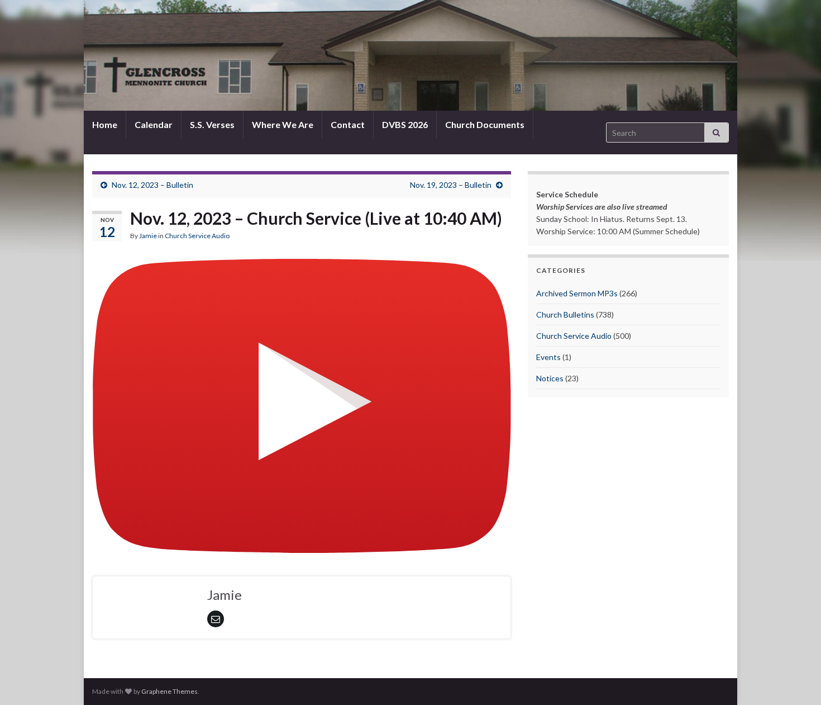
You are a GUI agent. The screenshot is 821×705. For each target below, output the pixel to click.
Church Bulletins (565, 314)
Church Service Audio (197, 235)
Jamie (148, 235)
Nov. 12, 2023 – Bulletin (152, 185)
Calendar (154, 124)
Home (104, 124)
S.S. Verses (212, 124)
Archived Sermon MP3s (577, 293)
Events (548, 357)
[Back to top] (796, 680)
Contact (348, 124)
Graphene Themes (169, 691)
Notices (550, 378)
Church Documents (484, 124)
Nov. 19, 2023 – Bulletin (450, 185)
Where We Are (282, 124)
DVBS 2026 (405, 124)
